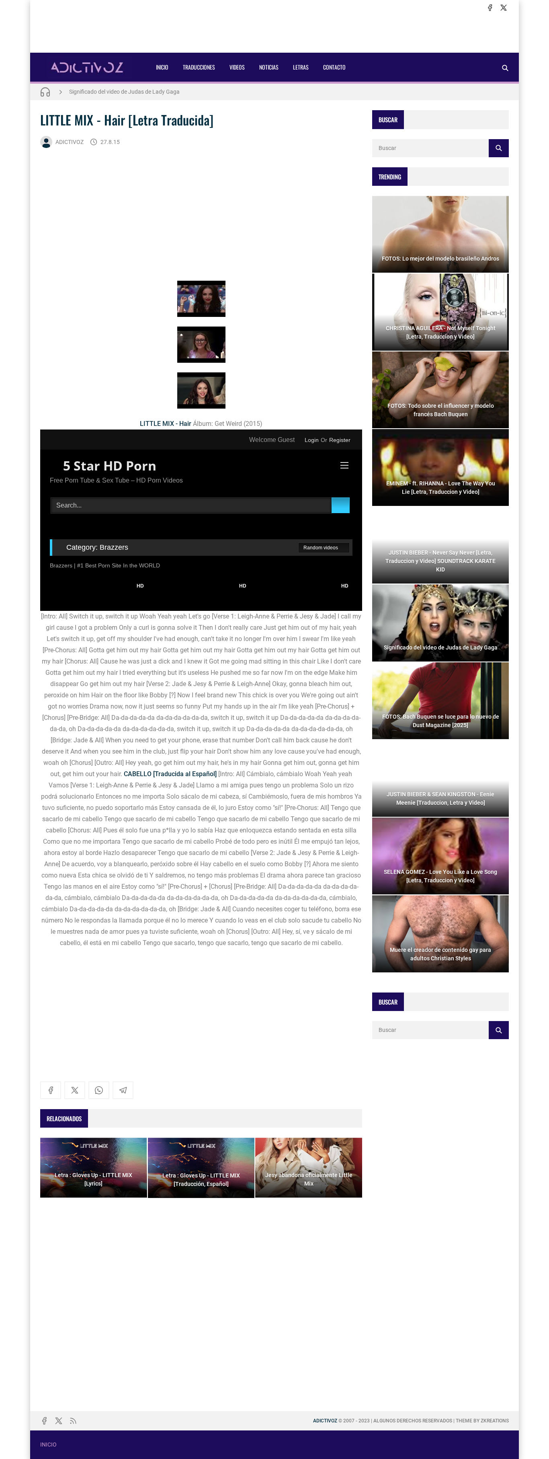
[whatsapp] (98, 1090)
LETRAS (301, 67)
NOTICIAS (269, 67)
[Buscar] (505, 67)
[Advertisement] (274, 32)
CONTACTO (334, 67)
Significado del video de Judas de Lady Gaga (124, 91)
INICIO (162, 67)
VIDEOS (237, 67)
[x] (503, 7)
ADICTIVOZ (69, 142)
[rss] (73, 1420)
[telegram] (123, 1090)
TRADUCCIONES (199, 67)
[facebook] (490, 7)
